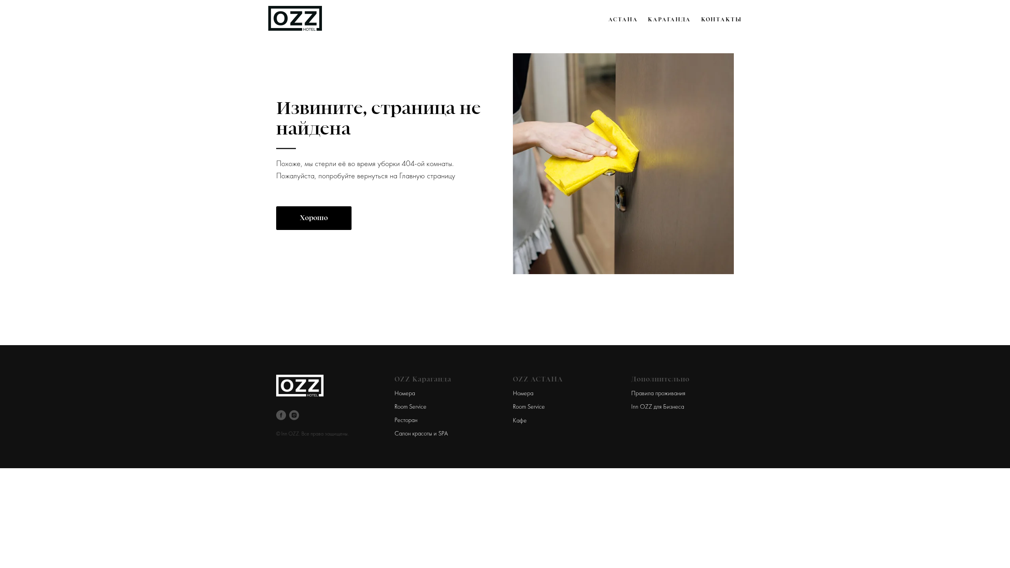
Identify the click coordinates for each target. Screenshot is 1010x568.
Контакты (721, 19)
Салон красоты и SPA (421, 434)
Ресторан (406, 420)
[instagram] (294, 415)
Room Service (410, 407)
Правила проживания (658, 393)
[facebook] (281, 415)
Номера (405, 393)
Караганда (669, 19)
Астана (623, 19)
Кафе (520, 421)
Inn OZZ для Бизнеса (657, 407)
